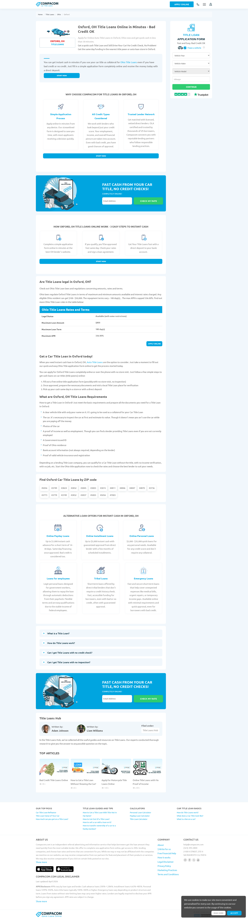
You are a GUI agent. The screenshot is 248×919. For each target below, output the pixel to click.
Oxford (66, 14)
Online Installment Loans (99, 535)
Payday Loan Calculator (140, 816)
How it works (164, 857)
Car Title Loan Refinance (46, 812)
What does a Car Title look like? (190, 816)
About (161, 845)
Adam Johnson (60, 730)
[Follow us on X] (194, 860)
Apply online (154, 344)
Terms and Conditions (168, 874)
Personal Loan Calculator (140, 812)
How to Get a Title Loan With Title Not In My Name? (100, 814)
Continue (191, 87)
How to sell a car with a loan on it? (97, 822)
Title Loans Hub (150, 730)
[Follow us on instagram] (185, 860)
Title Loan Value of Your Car (47, 816)
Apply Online (181, 4)
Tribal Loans (101, 578)
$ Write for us (164, 849)
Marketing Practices (167, 870)
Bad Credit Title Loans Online (53, 780)
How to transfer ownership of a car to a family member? (99, 827)
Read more (218, 913)
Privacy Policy (164, 866)
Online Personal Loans (141, 535)
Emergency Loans (143, 578)
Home (40, 14)
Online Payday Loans (57, 535)
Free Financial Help (167, 853)
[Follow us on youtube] (198, 860)
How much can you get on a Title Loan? (52, 819)
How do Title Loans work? (187, 812)
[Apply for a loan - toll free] (198, 4)
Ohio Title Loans (128, 62)
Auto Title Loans (95, 362)
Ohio (59, 14)
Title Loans (50, 14)
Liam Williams (95, 730)
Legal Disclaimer (166, 861)
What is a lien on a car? (186, 819)
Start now (62, 75)
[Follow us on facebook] (189, 860)
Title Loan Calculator (138, 819)
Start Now (101, 156)
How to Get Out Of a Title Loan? (96, 819)
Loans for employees (58, 578)
